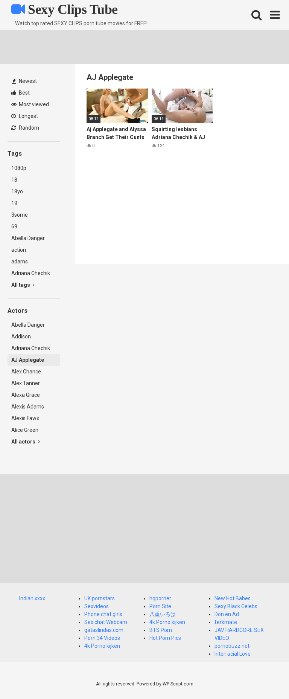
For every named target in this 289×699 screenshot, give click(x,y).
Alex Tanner (25, 383)
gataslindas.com (103, 630)
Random (28, 128)
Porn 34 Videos (102, 638)
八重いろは (162, 614)
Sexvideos (96, 606)
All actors (24, 442)
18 (14, 180)
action (18, 250)
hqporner (160, 598)
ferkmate (225, 622)
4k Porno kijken (102, 646)
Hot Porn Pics (165, 638)
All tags (21, 285)
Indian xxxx (32, 598)
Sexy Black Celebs (235, 606)
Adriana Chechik (30, 273)
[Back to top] (264, 676)
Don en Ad (226, 614)
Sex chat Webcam (105, 622)
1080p (18, 168)
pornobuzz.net (231, 646)
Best (24, 93)
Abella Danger (28, 238)
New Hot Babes (232, 598)
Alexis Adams (27, 407)
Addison (21, 336)
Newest (27, 81)
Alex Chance (26, 372)
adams (19, 261)
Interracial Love (232, 654)
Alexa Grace (25, 395)
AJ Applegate (27, 360)
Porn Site (160, 606)
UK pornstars (99, 598)
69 (14, 226)
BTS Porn (160, 630)
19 (14, 203)
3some (19, 215)
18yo (17, 191)
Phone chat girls (103, 614)
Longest (28, 116)
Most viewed (33, 104)
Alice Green (24, 430)
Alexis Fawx (25, 418)
